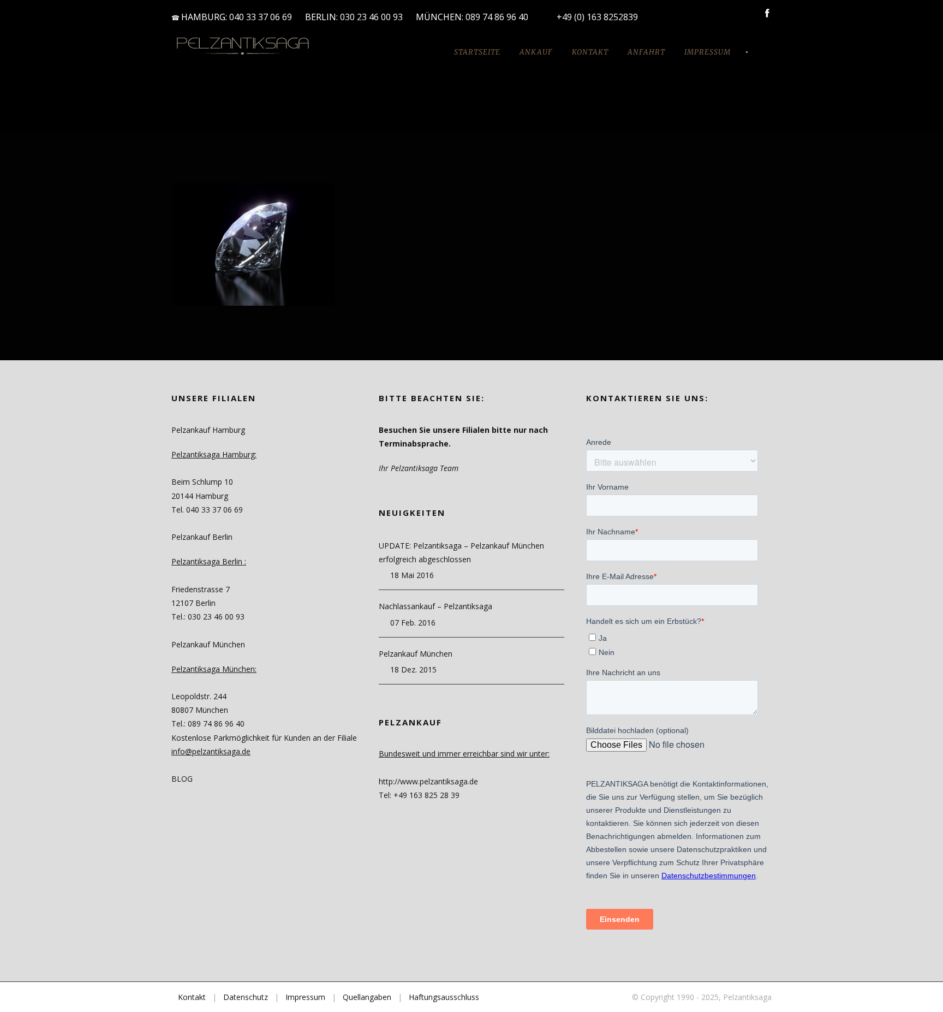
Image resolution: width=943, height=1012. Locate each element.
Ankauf (536, 52)
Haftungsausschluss (444, 997)
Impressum (707, 52)
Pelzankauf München (415, 653)
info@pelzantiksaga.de (210, 751)
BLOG (182, 778)
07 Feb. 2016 (412, 622)
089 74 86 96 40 (497, 17)
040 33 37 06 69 (260, 17)
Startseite (477, 52)
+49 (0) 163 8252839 (597, 17)
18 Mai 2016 (412, 575)
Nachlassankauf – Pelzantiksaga (435, 606)
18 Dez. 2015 (413, 669)
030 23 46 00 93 (371, 17)
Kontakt (590, 52)
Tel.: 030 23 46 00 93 (207, 616)
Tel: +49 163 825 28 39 (419, 795)
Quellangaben (367, 997)
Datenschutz (245, 997)
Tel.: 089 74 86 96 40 (207, 723)
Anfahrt (646, 52)
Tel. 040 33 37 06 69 (207, 509)
